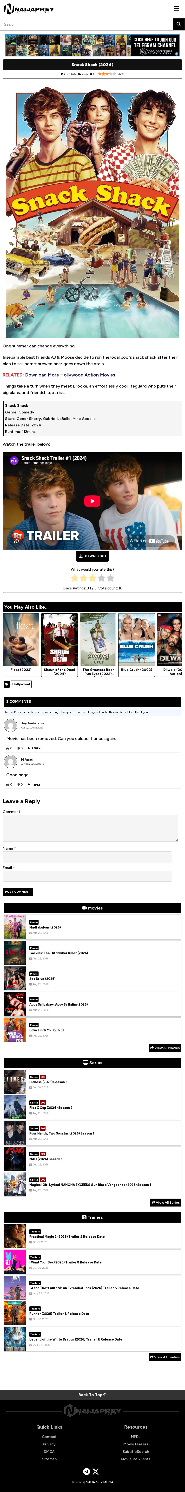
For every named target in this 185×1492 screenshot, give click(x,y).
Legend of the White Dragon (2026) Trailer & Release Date (75, 1339)
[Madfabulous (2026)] (15, 935)
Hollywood (21, 684)
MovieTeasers (135, 1444)
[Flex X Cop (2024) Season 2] (15, 1116)
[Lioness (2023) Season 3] (15, 1090)
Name (8, 848)
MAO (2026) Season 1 (45, 1159)
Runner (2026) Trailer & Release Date (59, 1314)
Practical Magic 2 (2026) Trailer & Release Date (67, 1236)
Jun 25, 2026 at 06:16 (32, 763)
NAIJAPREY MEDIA (99, 1482)
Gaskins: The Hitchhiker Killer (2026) (58, 953)
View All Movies (167, 1048)
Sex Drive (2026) (42, 979)
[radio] (75, 579)
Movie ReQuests (136, 1459)
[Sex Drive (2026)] (15, 987)
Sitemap (49, 1459)
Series (34, 1077)
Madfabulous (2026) (45, 927)
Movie (84, 74)
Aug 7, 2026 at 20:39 (32, 727)
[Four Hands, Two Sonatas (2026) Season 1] (15, 1141)
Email (8, 867)
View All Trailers (166, 1357)
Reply (36, 748)
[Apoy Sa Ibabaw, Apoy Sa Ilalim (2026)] (15, 1012)
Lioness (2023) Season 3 (48, 1082)
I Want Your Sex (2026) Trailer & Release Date (65, 1262)
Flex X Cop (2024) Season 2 (51, 1108)
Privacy (49, 1444)
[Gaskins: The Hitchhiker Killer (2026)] (15, 961)
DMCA (49, 1451)
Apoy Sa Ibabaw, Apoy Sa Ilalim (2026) (58, 1004)
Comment (11, 811)
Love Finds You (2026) (46, 1030)
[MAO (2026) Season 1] (15, 1167)
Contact (49, 1436)
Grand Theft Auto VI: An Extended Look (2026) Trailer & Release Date (84, 1288)
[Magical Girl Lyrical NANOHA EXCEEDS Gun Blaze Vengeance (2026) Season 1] (15, 1193)
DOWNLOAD (95, 556)
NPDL (135, 1436)
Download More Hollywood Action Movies (70, 375)
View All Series (167, 1203)
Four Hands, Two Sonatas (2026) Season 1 (61, 1133)
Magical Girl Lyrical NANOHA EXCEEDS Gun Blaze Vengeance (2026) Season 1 (90, 1185)
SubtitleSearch (136, 1451)
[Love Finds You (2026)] (15, 1038)
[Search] (179, 24)
